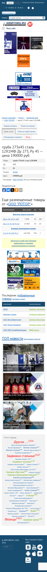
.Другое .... (23, 442)
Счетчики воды (35, 508)
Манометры (38, 493)
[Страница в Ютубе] (34, 546)
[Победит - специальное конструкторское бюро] (36, 43)
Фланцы (13, 519)
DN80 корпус (34, 330)
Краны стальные (32, 490)
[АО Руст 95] (15, 270)
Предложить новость (32, 339)
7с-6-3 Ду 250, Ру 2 (10, 233)
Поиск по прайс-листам (26, 131)
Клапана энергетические (13, 480)
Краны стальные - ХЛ (11, 493)
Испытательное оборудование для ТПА (23, 469)
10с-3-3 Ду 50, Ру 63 (11, 224)
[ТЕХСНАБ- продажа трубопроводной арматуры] (23, 92)
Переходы (33, 501)
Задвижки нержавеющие (23, 453)
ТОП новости (12, 338)
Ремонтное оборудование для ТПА (17, 508)
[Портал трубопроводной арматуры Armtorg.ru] (14, 24)
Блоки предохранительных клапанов (23, 445)
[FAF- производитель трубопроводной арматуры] (23, 78)
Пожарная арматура (18, 503)
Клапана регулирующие (23, 477)
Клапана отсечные (35, 472)
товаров (13, 437)
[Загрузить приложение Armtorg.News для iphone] (34, 553)
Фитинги (31, 516)
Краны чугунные (26, 493)
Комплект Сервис (9, 314)
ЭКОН (5, 309)
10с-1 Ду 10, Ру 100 (11, 219)
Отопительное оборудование (23, 498)
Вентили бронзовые (15, 448)
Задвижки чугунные (23, 461)
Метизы (13, 496)
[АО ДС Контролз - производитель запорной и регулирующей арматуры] (23, 43)
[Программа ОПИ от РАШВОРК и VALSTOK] (23, 105)
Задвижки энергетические (16, 464)
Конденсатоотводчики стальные (23, 483)
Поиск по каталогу (28, 126)
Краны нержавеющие (15, 490)
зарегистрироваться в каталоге (23, 246)
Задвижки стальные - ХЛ (23, 459)
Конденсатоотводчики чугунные (23, 485)
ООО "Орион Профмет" (12, 325)
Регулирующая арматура (23, 506)
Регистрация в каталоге (13, 137)
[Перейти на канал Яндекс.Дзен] (40, 553)
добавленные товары (18, 297)
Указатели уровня (13, 514)
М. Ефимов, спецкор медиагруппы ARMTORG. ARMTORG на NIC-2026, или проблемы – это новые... (21, 395)
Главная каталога (10, 126)
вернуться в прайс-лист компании (23, 241)
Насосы (21, 496)
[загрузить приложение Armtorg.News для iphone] (32, 8)
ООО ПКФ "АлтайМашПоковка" (15, 330)
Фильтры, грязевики (19, 516)
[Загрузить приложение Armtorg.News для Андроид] (28, 553)
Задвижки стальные (23, 456)
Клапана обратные (16, 471)
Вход (28, 137)
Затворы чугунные (23, 467)
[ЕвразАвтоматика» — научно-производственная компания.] (15, 283)
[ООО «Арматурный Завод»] (10, 43)
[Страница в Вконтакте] (28, 546)
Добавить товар (19, 299)
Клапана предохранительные (23, 474)
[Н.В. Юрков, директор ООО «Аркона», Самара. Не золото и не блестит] (23, 415)
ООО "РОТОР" (18, 179)
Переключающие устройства (18, 501)
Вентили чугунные (14, 450)
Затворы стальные (33, 464)
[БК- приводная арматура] (23, 60)
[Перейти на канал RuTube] (28, 559)
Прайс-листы (8, 131)
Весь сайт (11, 28)
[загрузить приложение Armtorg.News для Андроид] (28, 8)
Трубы (15, 172)
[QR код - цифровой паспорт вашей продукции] (32, 283)
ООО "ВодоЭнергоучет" (12, 319)
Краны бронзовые (32, 488)
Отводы (31, 495)
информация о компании (23, 243)
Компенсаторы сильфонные (33, 480)
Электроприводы (23, 523)
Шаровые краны (32, 519)
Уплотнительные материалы (30, 514)
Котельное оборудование (16, 488)
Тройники (23, 511)
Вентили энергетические (32, 450)
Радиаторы (31, 503)
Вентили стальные (31, 447)
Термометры (12, 511)
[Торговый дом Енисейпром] (23, 257)
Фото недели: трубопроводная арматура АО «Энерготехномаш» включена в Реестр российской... (21, 366)
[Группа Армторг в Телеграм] (40, 546)
